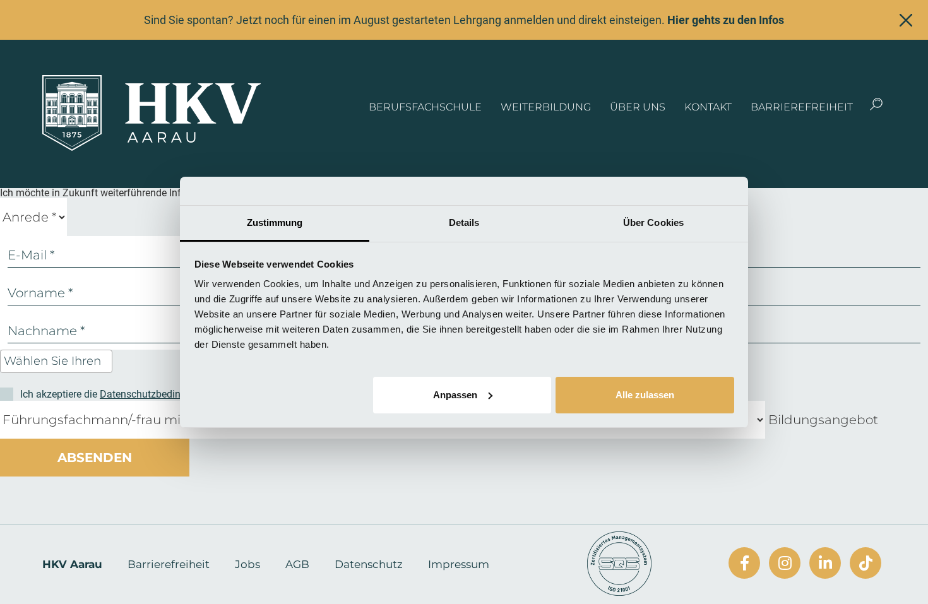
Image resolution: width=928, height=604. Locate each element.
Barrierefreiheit (802, 107)
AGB (297, 564)
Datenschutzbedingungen (157, 394)
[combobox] (56, 361)
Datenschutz (369, 564)
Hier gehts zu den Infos (725, 20)
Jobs (247, 564)
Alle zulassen (645, 394)
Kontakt (708, 107)
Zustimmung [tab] (275, 222)
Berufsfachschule (425, 107)
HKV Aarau (72, 564)
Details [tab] (464, 222)
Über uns (637, 107)
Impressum (458, 564)
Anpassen (455, 394)
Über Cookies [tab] (653, 222)
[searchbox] (58, 361)
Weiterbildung (546, 107)
